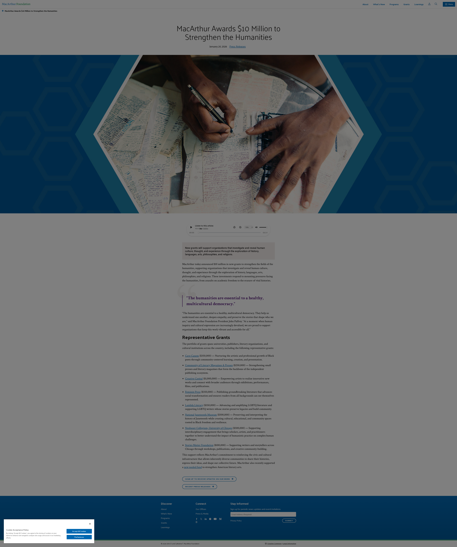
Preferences (79, 537)
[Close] (90, 523)
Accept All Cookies (79, 531)
